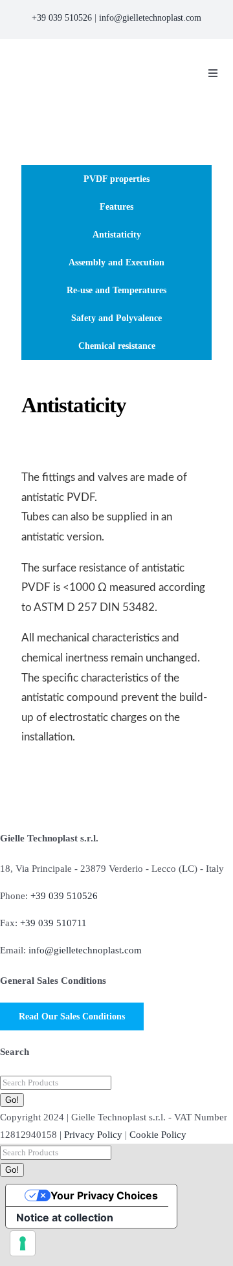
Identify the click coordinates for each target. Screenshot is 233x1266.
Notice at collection (64, 1217)
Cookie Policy (157, 1134)
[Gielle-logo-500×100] (96, 59)
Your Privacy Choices (104, 1195)
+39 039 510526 (62, 18)
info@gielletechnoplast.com (150, 18)
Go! (12, 1100)
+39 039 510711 (53, 923)
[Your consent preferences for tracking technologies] (22, 1243)
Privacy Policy (93, 1134)
